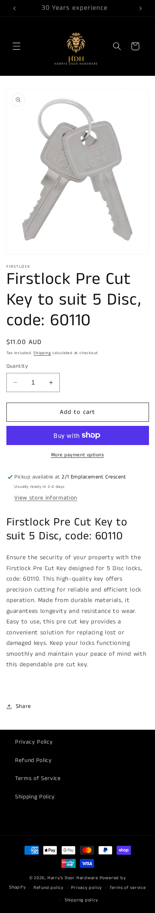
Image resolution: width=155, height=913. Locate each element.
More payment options (77, 455)
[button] (17, 46)
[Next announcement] (140, 8)
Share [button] (23, 706)
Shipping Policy (35, 797)
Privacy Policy (34, 742)
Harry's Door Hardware (72, 878)
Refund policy (48, 887)
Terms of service (127, 887)
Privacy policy (86, 887)
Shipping (42, 353)
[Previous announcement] (14, 8)
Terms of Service (38, 778)
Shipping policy (81, 900)
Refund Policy (33, 760)
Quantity (17, 366)
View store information (45, 498)
